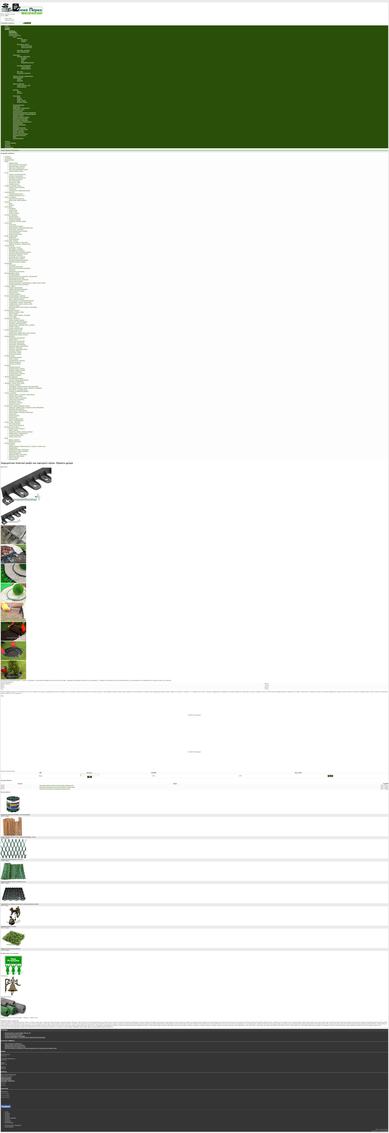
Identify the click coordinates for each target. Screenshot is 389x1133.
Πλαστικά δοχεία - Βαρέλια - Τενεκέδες (18, 334)
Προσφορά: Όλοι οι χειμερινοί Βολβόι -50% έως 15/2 (18, 1033)
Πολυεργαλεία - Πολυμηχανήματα (17, 344)
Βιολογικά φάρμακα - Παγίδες (12, 273)
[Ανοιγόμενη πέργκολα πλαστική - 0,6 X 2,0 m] (13, 857)
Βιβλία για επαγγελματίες (15, 441)
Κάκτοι (10, 203)
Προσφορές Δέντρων (14, 184)
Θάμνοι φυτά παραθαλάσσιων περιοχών (18, 169)
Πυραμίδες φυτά (13, 210)
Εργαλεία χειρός (13, 414)
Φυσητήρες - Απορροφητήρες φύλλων (18, 349)
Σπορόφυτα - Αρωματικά (11, 214)
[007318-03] (13, 659)
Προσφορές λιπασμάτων (15, 294)
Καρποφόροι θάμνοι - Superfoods (17, 166)
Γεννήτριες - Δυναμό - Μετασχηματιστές (18, 380)
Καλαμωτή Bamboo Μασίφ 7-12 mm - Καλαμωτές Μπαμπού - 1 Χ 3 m (18, 837)
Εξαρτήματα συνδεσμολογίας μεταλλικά (18, 260)
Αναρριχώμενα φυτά (10, 192)
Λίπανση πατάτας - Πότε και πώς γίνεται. (15, 1045)
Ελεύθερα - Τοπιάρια (14, 213)
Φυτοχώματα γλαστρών (14, 423)
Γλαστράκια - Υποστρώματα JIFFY (17, 323)
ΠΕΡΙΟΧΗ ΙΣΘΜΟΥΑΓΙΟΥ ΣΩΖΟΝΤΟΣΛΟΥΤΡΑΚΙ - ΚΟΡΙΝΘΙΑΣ (8, 1079)
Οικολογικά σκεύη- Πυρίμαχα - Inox (13, 329)
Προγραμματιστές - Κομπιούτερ (16, 250)
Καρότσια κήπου (13, 417)
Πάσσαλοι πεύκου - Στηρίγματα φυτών (18, 433)
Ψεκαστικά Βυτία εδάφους (15, 357)
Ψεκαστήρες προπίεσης (14, 367)
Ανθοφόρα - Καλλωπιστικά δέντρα (17, 174)
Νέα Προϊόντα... (15, 150)
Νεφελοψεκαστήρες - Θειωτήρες (17, 360)
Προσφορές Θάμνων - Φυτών (16, 171)
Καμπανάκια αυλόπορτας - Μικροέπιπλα (19, 449)
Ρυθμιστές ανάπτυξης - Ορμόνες (17, 291)
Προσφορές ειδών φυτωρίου (16, 328)
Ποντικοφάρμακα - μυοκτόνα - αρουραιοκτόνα (20, 302)
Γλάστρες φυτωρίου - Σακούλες (16, 320)
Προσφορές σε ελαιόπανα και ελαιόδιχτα (19, 391)
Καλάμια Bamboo (13, 448)
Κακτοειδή (7, 202)
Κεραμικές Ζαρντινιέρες (15, 401)
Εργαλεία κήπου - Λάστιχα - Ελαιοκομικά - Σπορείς (17, 406)
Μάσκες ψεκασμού (13, 313)
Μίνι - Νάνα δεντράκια (14, 180)
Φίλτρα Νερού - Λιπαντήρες (16, 255)
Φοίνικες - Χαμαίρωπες (10, 197)
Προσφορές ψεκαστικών (15, 363)
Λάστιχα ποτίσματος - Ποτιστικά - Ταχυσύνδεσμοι (21, 412)
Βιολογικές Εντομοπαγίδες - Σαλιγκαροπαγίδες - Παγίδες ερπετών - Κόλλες (27, 282)
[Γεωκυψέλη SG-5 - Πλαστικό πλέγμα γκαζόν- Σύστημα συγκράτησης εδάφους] (13, 902)
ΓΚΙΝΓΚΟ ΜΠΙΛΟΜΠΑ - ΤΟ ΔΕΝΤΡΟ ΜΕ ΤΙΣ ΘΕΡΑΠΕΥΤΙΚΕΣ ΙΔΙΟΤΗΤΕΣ (25, 1037)
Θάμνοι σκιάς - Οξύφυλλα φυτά (16, 168)
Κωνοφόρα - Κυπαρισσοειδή (16, 176)
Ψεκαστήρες (8, 365)
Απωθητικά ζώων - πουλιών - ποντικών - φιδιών (20, 304)
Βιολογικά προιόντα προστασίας (16, 278)
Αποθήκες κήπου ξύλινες (15, 436)
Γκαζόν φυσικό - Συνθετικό (11, 240)
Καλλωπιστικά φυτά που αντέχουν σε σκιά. (15, 1046)
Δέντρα (6, 172)
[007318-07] (13, 640)
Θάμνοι (6, 161)
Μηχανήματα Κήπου (10, 336)
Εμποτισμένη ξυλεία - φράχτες (12, 427)
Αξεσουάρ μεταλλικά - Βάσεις (16, 435)
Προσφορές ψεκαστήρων (15, 375)
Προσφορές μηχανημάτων (15, 354)
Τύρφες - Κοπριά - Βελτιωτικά (16, 425)
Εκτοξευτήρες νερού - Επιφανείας (17, 257)
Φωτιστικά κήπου (13, 459)
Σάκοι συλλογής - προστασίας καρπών (18, 389)
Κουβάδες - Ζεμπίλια (14, 326)
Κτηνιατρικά (12, 308)
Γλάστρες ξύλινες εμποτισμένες (16, 399)
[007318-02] (13, 563)
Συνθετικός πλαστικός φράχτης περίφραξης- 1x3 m (13, 881)
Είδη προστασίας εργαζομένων (12, 310)
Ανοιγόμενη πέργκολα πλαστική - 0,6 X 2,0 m (12, 859)
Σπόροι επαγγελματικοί (14, 232)
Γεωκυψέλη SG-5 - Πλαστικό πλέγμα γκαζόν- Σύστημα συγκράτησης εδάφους (20, 904)
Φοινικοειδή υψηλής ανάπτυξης (16, 198)
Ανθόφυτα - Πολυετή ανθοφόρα (16, 187)
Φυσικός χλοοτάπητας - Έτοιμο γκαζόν (18, 242)
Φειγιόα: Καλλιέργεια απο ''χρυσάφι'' (13, 1034)
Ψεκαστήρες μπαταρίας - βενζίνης (17, 370)
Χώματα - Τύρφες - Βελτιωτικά (12, 422)
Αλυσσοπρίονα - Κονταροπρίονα (17, 338)
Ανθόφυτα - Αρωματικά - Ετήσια (13, 185)
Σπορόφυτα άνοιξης (13, 216)
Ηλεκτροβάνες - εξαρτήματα (16, 248)
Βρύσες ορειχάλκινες (14, 457)
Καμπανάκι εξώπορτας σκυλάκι (8, 926)
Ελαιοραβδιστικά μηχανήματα (16, 378)
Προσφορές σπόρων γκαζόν (15, 234)
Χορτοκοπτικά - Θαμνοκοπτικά (16, 342)
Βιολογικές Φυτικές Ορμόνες (16, 281)
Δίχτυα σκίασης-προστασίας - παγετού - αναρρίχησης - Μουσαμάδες (25, 388)
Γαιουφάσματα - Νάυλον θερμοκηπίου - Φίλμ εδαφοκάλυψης (24, 386)
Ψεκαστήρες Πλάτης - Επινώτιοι (17, 368)
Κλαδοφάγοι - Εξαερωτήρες (15, 347)
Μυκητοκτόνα (12, 265)
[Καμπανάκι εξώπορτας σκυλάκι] (13, 925)
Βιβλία (6, 438)
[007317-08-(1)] (13, 601)
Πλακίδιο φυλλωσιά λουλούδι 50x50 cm (10, 948)
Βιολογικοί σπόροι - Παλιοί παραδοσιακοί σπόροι (21, 227)
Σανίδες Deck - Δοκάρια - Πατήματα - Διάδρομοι (21, 431)
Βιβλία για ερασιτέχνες (14, 439)
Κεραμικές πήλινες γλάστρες (16, 396)
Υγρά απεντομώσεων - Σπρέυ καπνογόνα (18, 297)
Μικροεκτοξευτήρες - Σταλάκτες (17, 258)
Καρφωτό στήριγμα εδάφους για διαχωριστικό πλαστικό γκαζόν (55, 789)
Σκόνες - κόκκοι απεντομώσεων (16, 299)
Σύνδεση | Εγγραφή (9, 20)
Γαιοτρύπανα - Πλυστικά (15, 350)
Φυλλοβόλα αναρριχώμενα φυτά (17, 195)
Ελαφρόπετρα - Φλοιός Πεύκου (16, 456)
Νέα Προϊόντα (8, 158)
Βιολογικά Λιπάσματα (14, 274)
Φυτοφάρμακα (8, 263)
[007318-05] (13, 543)
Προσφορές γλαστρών (14, 404)
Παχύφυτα (11, 205)
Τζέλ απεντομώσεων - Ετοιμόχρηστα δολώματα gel (21, 300)
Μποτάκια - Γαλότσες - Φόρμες (16, 312)
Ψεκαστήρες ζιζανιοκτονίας (15, 372)
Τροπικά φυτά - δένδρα (14, 182)
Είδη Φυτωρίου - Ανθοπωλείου (12, 318)
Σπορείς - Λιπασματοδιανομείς (16, 420)
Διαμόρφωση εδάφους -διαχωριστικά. (18, 454)
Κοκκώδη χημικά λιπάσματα (16, 287)
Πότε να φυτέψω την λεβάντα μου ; (13, 1043)
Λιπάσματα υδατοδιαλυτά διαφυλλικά (18, 289)
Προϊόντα (8, 150)
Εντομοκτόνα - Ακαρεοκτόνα (16, 266)
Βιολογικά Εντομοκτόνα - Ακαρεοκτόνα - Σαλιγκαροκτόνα (23, 276)
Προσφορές (8, 156)
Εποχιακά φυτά (12, 189)
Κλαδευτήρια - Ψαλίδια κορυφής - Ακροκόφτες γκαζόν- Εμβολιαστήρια (26, 407)
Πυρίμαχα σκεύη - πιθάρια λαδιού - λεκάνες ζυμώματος (22, 333)
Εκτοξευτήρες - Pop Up (14, 247)
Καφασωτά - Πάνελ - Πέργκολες (17, 428)
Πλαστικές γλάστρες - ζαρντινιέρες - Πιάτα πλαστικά (22, 394)
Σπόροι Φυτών (8, 223)
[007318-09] (13, 582)
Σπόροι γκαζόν (12, 224)
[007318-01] (13, 524)
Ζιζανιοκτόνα (12, 270)
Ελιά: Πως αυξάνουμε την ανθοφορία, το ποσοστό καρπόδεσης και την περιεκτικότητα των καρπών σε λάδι (31, 1048)
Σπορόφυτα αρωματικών (15, 219)
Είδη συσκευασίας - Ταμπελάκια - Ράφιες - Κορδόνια (21, 325)
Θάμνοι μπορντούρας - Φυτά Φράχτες (18, 164)
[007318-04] (13, 621)
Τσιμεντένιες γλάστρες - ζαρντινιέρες (18, 397)
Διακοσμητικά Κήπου (10, 443)
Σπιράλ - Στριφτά (13, 211)
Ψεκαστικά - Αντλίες (10, 355)
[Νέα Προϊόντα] (13, 974)
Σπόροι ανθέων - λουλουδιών (16, 229)
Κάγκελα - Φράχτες (13, 430)
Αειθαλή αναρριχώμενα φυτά (16, 193)
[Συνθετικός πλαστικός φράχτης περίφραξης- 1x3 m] (13, 880)
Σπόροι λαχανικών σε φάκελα (16, 226)
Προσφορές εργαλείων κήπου (16, 418)
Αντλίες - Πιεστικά (13, 359)
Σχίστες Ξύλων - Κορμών (15, 352)
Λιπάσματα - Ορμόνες (10, 286)
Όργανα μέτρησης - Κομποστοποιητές (18, 410)
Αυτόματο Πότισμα (9, 245)
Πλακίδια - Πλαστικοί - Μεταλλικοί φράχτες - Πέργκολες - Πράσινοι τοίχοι (27, 446)
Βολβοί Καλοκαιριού (14, 239)
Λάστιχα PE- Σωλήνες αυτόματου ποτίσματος (20, 252)
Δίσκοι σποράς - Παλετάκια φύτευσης (18, 321)
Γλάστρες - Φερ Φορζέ (10, 393)
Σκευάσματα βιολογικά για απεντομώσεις (19, 284)
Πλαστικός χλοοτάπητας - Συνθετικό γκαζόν (19, 244)
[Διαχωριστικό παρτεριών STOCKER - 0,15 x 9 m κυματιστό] (13, 813)
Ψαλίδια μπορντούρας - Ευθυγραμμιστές (18, 346)
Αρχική (2, 150)
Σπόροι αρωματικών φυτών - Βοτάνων (18, 231)
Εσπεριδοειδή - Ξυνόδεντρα (15, 179)
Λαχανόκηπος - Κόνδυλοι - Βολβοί (17, 221)
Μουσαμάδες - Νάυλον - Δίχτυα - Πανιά (14, 383)
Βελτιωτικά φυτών (13, 292)
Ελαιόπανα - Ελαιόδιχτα (14, 384)
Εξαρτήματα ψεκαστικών (15, 362)
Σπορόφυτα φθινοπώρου (15, 218)
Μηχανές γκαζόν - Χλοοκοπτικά (17, 341)
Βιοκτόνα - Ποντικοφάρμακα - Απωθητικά (15, 295)
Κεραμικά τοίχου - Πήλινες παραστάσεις (18, 451)
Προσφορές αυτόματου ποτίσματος (17, 261)
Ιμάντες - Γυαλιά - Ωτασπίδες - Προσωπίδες (19, 315)
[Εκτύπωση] (4, 466)
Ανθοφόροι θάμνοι (13, 163)
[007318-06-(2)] (13, 679)
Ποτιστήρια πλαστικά (14, 415)
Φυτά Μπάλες (12, 208)
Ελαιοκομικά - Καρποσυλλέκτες (17, 409)
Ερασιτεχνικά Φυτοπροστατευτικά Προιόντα (19, 268)
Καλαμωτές (12, 444)
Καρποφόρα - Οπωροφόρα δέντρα (17, 177)
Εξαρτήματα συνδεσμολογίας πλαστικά (18, 253)
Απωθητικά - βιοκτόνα (14, 305)
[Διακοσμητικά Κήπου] (13, 995)
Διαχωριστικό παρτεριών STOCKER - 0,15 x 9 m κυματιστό (15, 814)
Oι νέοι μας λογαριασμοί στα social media (15, 1036)
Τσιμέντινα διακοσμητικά (15, 452)
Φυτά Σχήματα (8, 206)
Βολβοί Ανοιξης (13, 237)
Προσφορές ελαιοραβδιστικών (16, 381)
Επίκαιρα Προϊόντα (9, 159)
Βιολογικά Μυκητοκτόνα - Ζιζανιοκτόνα (18, 279)
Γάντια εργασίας (13, 316)
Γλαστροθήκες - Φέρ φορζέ (15, 402)
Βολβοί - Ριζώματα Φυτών (11, 236)
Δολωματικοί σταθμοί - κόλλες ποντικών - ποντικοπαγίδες (23, 307)
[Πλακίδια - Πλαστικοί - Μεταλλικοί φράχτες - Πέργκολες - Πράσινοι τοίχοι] (13, 1016)
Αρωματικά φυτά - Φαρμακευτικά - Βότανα (19, 190)
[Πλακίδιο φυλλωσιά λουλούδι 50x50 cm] (13, 947)
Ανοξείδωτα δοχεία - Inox (15, 331)
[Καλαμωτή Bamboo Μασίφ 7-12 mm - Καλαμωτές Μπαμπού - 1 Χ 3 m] (13, 835)
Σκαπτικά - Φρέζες (13, 339)
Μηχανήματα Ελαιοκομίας (11, 376)
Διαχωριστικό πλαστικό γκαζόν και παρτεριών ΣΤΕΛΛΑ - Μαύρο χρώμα (57, 787)
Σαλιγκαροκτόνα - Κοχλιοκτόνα (16, 271)
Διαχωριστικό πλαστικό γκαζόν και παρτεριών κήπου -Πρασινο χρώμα (56, 785)
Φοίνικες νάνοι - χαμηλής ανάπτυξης (17, 200)
